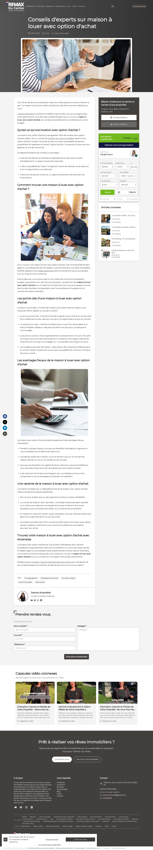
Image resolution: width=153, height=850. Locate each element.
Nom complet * (20, 626)
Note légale (105, 199)
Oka (51, 819)
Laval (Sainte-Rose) (104, 819)
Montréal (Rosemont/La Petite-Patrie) (124, 821)
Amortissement (105, 181)
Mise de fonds (120, 163)
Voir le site (119, 199)
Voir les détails (133, 199)
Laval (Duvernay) (27, 819)
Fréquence (123, 181)
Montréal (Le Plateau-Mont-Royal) (88, 821)
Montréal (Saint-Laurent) (64, 819)
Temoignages (62, 789)
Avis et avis (106, 848)
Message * (81, 626)
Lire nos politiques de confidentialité (49, 845)
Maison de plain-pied (52, 826)
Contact (60, 796)
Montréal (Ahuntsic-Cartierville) (64, 817)
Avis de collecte (79, 848)
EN (113, 6)
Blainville (33, 817)
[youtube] (32, 600)
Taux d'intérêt (124, 172)
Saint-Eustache (82, 817)
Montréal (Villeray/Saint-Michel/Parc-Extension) (58, 821)
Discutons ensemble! (76, 656)
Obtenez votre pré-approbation (119, 145)
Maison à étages (67, 826)
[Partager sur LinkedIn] (5, 428)
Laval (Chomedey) (45, 817)
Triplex (106, 826)
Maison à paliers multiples (84, 826)
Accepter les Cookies (80, 839)
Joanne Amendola (25, 114)
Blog (58, 791)
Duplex (114, 826)
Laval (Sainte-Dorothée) (121, 819)
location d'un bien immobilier (61, 138)
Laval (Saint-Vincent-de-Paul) (85, 819)
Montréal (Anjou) (41, 819)
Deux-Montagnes (95, 817)
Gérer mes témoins (119, 848)
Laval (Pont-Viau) (27, 823)
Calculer (107, 192)
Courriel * (18, 635)
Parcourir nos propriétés (87, 759)
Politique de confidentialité (64, 848)
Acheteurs (61, 785)
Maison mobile (38, 826)
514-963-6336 (124, 6)
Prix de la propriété (106, 163)
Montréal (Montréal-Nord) (31, 821)
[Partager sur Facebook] (5, 416)
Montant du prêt (105, 172)
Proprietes (61, 783)
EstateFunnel (37, 848)
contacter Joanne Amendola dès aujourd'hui (51, 562)
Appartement (25, 826)
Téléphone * (19, 644)
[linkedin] (41, 600)
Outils (59, 794)
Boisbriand (105, 821)
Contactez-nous (139, 6)
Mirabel (24, 817)
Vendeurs (60, 787)
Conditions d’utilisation (93, 848)
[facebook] (35, 600)
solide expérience (46, 271)
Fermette (98, 826)
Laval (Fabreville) (110, 817)
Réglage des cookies (52, 839)
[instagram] (38, 600)
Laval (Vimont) (123, 817)
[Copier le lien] (5, 433)
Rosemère (135, 819)
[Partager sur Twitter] (5, 422)
